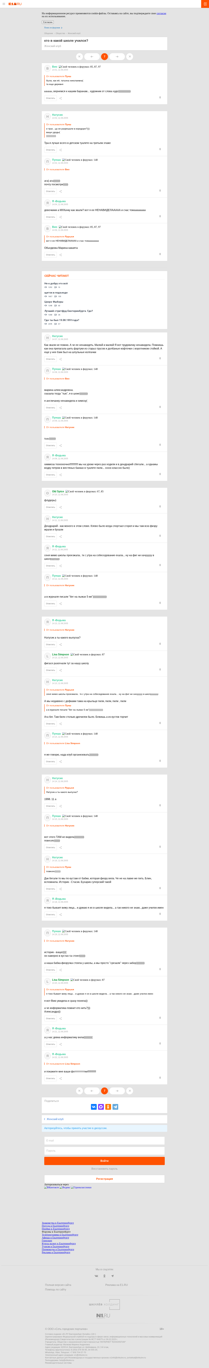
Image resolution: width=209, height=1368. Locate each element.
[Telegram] (115, 1107)
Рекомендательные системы (58, 1363)
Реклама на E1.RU (116, 1285)
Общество (60, 33)
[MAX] (101, 1107)
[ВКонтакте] (94, 1107)
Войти (104, 1160)
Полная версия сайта (58, 1285)
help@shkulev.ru (66, 1360)
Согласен (47, 22)
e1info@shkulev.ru (118, 1358)
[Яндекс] (65, 1187)
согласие (161, 13)
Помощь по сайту (55, 1289)
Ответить (50, 98)
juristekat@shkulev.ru (136, 1358)
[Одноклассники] (108, 1107)
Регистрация (104, 1178)
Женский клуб (74, 33)
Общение (48, 33)
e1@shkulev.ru (80, 1355)
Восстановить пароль (104, 1168)
